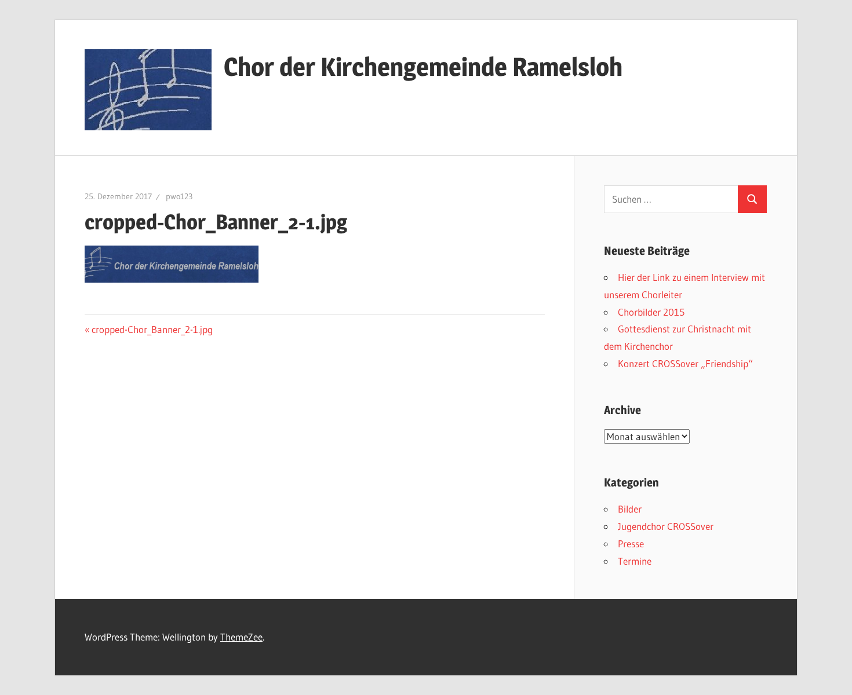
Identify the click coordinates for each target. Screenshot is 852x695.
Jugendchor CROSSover (665, 526)
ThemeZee (241, 637)
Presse (631, 543)
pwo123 (179, 196)
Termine (634, 561)
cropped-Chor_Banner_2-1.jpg (152, 329)
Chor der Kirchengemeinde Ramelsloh (423, 66)
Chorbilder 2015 (651, 312)
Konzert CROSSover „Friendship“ (685, 363)
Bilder (630, 509)
